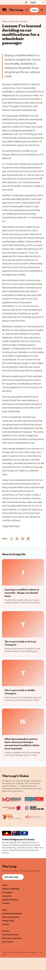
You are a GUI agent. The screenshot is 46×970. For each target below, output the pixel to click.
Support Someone (10, 899)
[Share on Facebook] (11, 538)
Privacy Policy (8, 920)
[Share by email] (22, 538)
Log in (34, 10)
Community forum (10, 934)
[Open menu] (41, 10)
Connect (5, 903)
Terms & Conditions (10, 917)
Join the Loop (13, 877)
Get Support (7, 892)
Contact (5, 924)
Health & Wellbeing (10, 889)
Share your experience (12, 938)
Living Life (13, 21)
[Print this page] (28, 538)
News (4, 910)
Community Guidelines (12, 913)
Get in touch (7, 942)
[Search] (27, 10)
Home (4, 21)
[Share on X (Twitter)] (17, 538)
